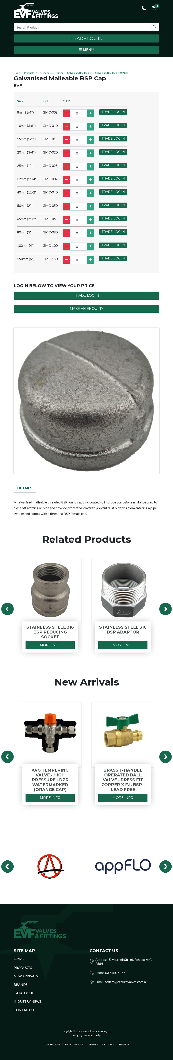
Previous (7, 609)
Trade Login (52, 1044)
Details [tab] (24, 488)
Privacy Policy (74, 1044)
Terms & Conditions (101, 1044)
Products (29, 72)
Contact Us (24, 1010)
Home (17, 72)
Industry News (27, 1001)
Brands (20, 984)
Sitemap (124, 1044)
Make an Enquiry (86, 309)
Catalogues (24, 993)
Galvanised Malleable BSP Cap (111, 72)
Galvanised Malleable (79, 72)
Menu (88, 50)
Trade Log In (86, 38)
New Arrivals (26, 976)
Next (165, 609)
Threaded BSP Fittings (50, 72)
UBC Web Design (92, 1035)
